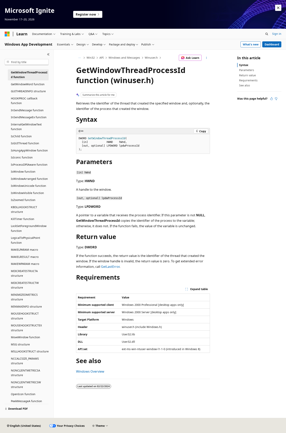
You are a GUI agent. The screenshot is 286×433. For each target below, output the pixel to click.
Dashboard (272, 44)
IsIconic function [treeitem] (22, 157)
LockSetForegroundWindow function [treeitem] (28, 228)
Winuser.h (151, 57)
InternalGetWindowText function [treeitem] (26, 127)
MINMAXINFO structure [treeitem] (26, 306)
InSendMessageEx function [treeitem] (28, 117)
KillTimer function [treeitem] (22, 219)
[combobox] (27, 62)
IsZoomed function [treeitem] (23, 200)
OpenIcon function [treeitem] (23, 394)
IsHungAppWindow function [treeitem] (29, 150)
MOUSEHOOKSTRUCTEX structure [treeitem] (26, 327)
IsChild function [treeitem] (21, 136)
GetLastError (110, 266)
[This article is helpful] (271, 98)
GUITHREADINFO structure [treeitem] (28, 91)
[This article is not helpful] (276, 98)
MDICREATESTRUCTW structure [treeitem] (25, 285)
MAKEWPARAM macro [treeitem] (25, 264)
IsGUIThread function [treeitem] (25, 143)
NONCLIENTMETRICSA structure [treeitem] (25, 373)
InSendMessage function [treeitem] (27, 110)
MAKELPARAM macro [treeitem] (24, 249)
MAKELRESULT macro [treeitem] (25, 257)
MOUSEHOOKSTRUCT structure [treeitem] (25, 316)
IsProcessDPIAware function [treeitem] (29, 164)
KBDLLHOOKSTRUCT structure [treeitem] (24, 209)
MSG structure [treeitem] (20, 344)
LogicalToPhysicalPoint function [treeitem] (25, 240)
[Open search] (267, 33)
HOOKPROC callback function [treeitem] (24, 101)
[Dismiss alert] (278, 8)
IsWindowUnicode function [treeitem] (28, 186)
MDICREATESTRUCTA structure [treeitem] (24, 273)
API (101, 57)
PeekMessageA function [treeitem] (26, 401)
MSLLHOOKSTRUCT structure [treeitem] (30, 351)
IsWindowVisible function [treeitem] (27, 193)
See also (244, 85)
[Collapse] (48, 54)
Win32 (91, 57)
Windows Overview (90, 371)
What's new (251, 44)
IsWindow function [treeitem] (23, 171)
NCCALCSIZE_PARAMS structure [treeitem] (25, 361)
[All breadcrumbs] (79, 58)
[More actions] (206, 58)
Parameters (246, 70)
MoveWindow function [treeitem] (25, 337)
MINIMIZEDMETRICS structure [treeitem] (24, 297)
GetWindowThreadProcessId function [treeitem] (29, 74)
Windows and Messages (124, 57)
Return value (247, 75)
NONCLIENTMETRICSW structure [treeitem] (26, 384)
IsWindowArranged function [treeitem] (29, 179)
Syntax (243, 65)
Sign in (276, 34)
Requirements (248, 80)
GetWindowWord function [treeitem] (28, 84)
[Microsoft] (7, 34)
